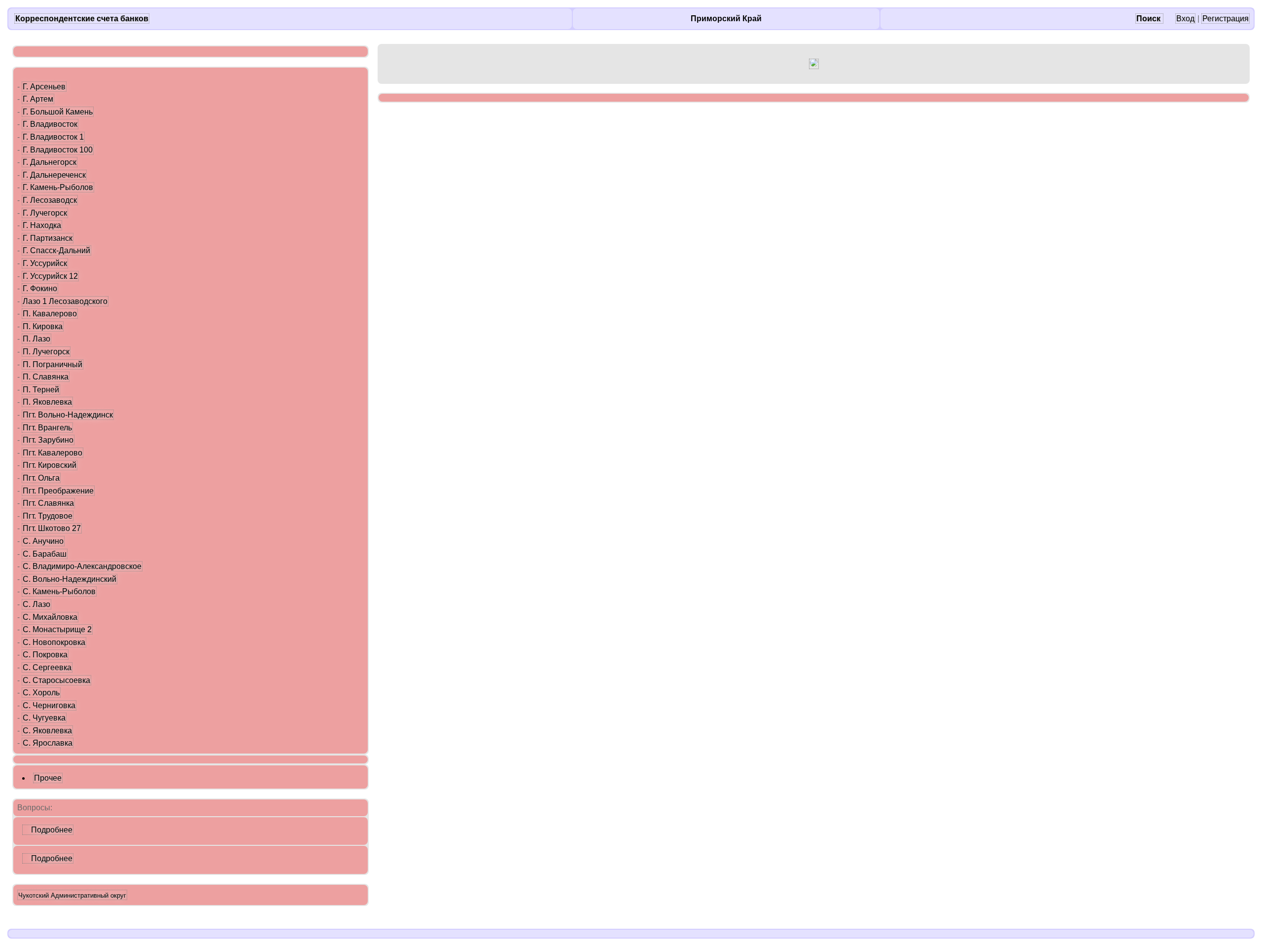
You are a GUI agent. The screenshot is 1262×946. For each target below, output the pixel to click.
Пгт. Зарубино (48, 440)
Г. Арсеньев (44, 86)
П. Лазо (36, 339)
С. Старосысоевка (56, 680)
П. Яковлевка (47, 402)
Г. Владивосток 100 (58, 150)
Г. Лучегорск (45, 213)
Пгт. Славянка (48, 503)
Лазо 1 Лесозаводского (65, 301)
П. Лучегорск (46, 351)
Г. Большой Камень (58, 112)
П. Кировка (43, 326)
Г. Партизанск (47, 238)
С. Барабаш (45, 554)
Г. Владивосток (50, 124)
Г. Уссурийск (45, 263)
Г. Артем (38, 99)
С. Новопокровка (54, 642)
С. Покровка (45, 654)
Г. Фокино (40, 288)
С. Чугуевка (44, 718)
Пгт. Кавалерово (52, 453)
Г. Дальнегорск (49, 162)
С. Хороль (41, 692)
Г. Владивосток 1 (53, 137)
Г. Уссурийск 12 (50, 276)
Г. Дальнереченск (54, 175)
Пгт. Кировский (49, 465)
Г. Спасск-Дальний (56, 250)
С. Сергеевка (47, 667)
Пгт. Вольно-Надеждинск (68, 415)
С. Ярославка (47, 743)
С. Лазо (36, 604)
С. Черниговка (49, 705)
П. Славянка (46, 377)
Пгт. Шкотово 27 (52, 528)
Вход (1185, 18)
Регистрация (1225, 18)
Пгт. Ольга (41, 478)
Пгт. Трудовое (47, 516)
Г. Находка (42, 225)
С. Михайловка (50, 617)
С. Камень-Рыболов (59, 591)
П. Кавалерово (50, 313)
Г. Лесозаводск (50, 200)
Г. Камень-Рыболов (58, 187)
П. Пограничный (52, 364)
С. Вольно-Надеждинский (69, 579)
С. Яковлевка (47, 730)
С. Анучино (43, 541)
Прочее (48, 778)
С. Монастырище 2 (57, 629)
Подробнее (47, 830)
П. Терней (41, 389)
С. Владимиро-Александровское (82, 566)
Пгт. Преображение (58, 491)
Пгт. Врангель (47, 427)
